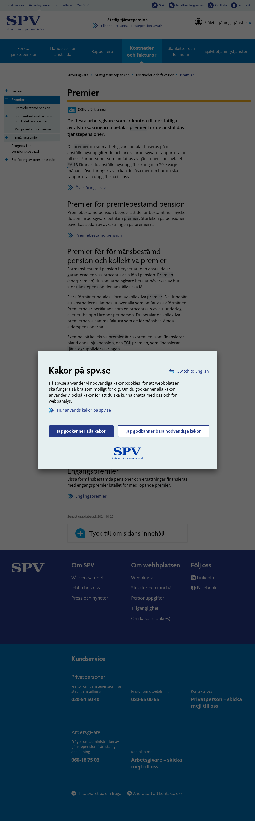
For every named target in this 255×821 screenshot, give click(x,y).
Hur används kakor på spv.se (84, 410)
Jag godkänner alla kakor (81, 431)
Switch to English (193, 371)
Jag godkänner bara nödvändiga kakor (163, 431)
